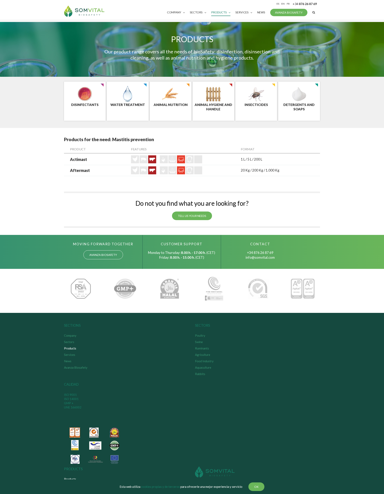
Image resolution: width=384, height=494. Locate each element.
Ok (256, 486)
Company (70, 335)
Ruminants (202, 348)
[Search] (313, 12)
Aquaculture (203, 367)
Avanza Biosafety (75, 367)
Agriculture (202, 354)
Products (70, 348)
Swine (199, 342)
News (67, 361)
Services (69, 354)
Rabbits (200, 374)
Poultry (200, 335)
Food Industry (204, 361)
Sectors (69, 342)
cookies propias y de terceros (160, 486)
